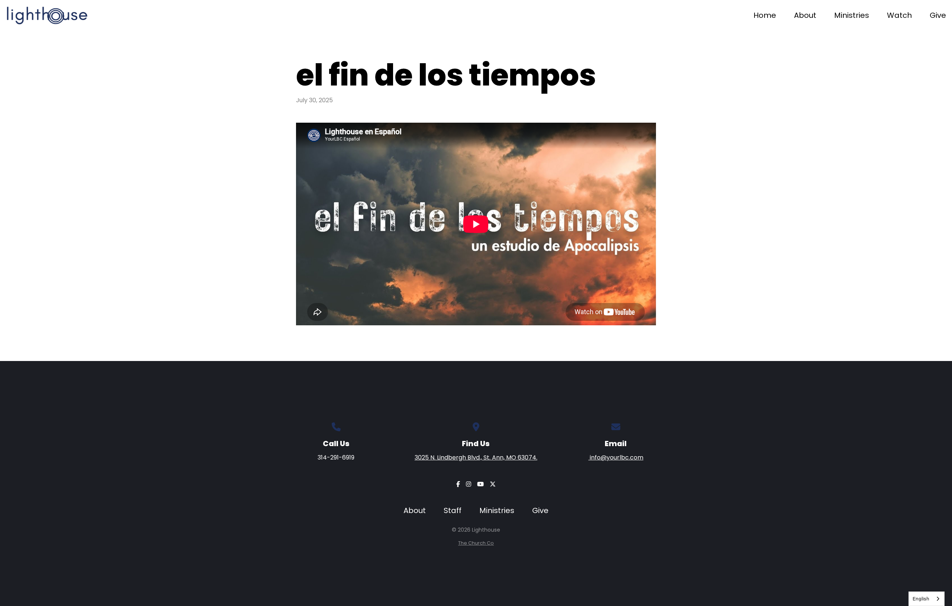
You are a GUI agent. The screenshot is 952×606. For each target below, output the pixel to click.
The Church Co (476, 543)
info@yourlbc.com (615, 457)
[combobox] (926, 599)
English (921, 598)
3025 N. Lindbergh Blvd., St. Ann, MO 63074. (476, 457)
